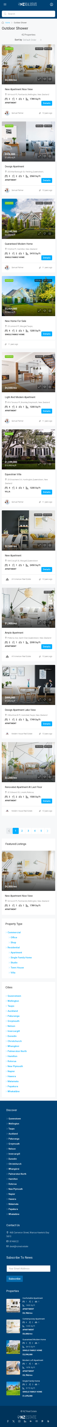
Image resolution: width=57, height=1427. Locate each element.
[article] (28, 883)
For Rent (39, 48)
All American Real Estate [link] (21, 579)
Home (7, 23)
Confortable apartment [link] (32, 1298)
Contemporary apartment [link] (33, 1319)
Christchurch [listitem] (15, 1041)
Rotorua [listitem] (12, 1061)
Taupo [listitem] (11, 1006)
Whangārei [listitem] (13, 1046)
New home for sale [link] (15, 321)
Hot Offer (48, 280)
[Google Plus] (31, 1421)
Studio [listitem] (14, 962)
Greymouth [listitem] (13, 1021)
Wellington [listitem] (13, 1001)
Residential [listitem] (14, 947)
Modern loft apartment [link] (32, 1360)
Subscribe (15, 1278)
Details (46, 103)
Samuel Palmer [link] (17, 113)
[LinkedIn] (25, 1421)
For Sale (39, 126)
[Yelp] (48, 1421)
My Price (48, 48)
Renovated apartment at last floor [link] (23, 787)
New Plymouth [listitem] (15, 1066)
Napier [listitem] (11, 1071)
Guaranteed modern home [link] (19, 243)
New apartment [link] (13, 555)
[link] (28, 64)
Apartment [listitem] (16, 952)
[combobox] (32, 40)
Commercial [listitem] (14, 932)
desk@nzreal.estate (19, 1246)
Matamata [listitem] (13, 1081)
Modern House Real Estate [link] (22, 734)
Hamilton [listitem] (12, 1056)
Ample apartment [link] (14, 632)
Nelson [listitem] (11, 1026)
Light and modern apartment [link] (20, 397)
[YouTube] (37, 1421)
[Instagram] (20, 1421)
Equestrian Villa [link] (13, 474)
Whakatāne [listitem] (14, 1091)
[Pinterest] (43, 1421)
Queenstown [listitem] (14, 996)
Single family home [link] (31, 1381)
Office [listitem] (14, 937)
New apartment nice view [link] (19, 89)
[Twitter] (14, 1421)
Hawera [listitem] (12, 1076)
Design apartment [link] (14, 166)
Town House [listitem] (17, 967)
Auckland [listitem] (13, 1011)
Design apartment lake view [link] (20, 709)
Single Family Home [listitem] (21, 957)
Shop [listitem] (13, 942)
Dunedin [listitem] (12, 1036)
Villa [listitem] (13, 972)
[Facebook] (8, 1421)
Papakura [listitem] (13, 1086)
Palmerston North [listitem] (17, 1051)
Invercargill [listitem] (14, 1031)
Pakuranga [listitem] (13, 1016)
